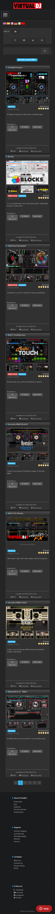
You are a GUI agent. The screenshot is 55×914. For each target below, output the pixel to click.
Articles (17, 839)
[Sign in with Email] (15, 31)
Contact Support (20, 831)
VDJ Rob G (45, 106)
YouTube (19, 893)
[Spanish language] (8, 23)
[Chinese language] (23, 23)
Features (17, 807)
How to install (37, 151)
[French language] (12, 23)
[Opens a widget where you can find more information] (44, 909)
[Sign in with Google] (42, 40)
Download (18, 802)
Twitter (18, 898)
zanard (46, 284)
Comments (24, 151)
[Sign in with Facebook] (15, 40)
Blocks (11, 157)
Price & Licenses (20, 809)
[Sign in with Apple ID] (33, 40)
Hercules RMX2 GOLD (17, 603)
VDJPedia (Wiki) (20, 836)
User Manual (19, 834)
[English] (4, 23)
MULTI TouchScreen (16, 335)
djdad (47, 195)
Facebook (19, 890)
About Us (17, 860)
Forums (17, 841)
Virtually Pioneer (15, 68)
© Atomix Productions (27, 911)
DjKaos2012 (44, 730)
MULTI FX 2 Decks (15, 513)
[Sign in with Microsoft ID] (24, 40)
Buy (15, 804)
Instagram (19, 895)
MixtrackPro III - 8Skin (17, 692)
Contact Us (18, 863)
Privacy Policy (19, 866)
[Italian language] (19, 23)
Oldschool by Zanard (17, 246)
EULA (16, 868)
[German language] (15, 23)
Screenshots (18, 812)
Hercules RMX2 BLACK (18, 424)
